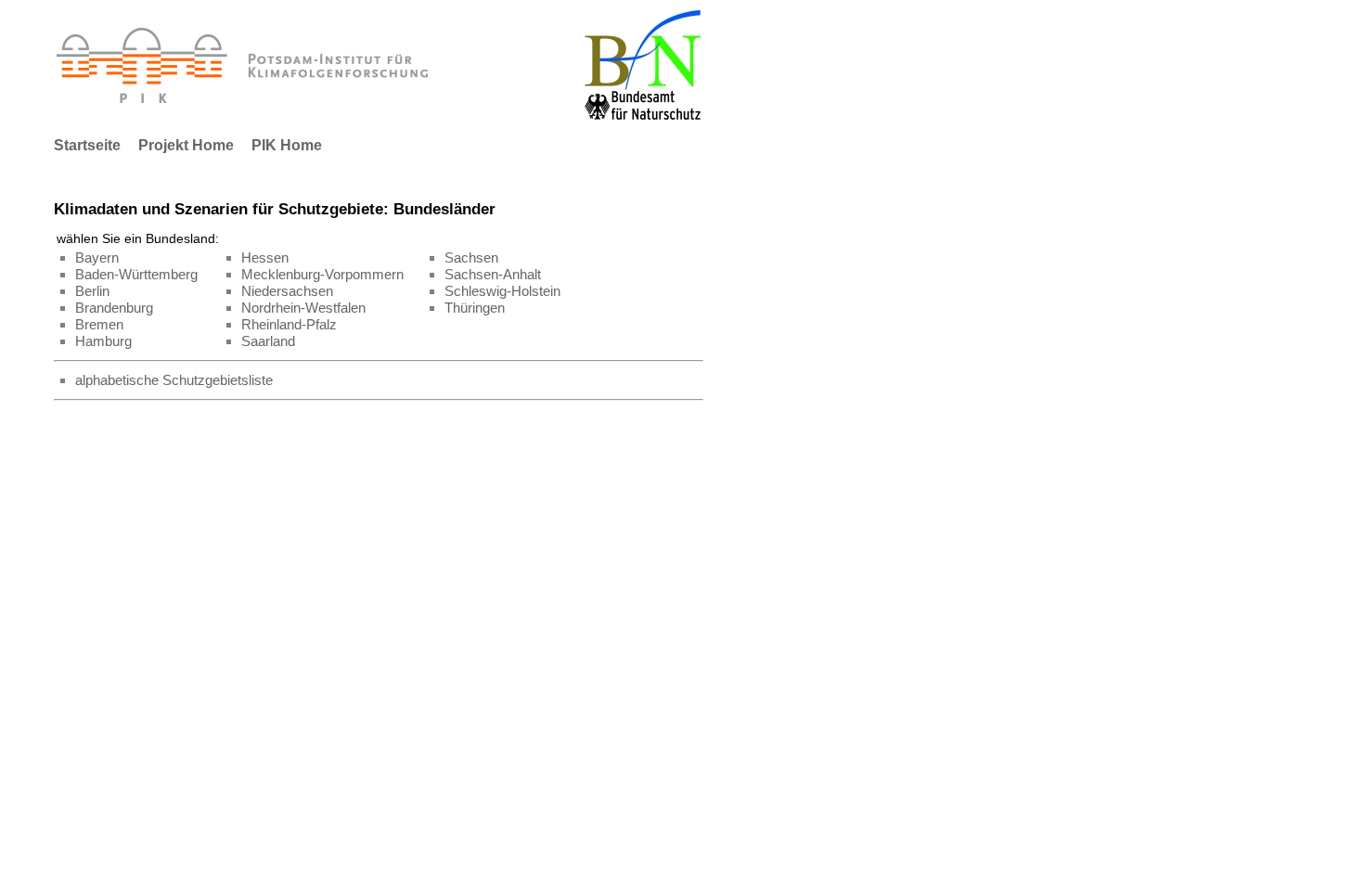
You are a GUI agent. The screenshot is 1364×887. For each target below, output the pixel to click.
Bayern (97, 258)
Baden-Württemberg (136, 274)
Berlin (92, 291)
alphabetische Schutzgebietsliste (174, 380)
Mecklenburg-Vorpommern (322, 274)
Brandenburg (114, 308)
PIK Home (286, 144)
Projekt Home (186, 144)
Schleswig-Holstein (502, 291)
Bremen (99, 324)
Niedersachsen (287, 291)
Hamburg (103, 341)
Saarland (268, 341)
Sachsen (471, 258)
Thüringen (474, 308)
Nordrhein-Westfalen (303, 308)
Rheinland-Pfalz (289, 324)
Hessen (265, 258)
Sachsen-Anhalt (492, 274)
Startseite (87, 144)
